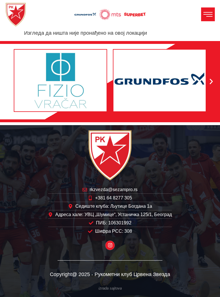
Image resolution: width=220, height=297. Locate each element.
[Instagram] (110, 245)
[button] (8, 81)
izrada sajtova (110, 288)
